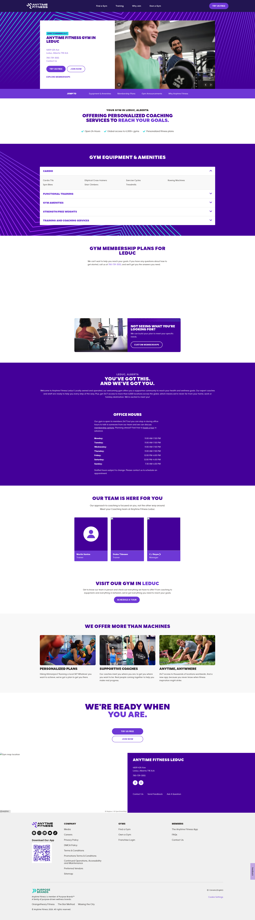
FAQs (174, 835)
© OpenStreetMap (120, 811)
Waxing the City (86, 904)
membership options (104, 428)
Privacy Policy (71, 840)
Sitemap (68, 874)
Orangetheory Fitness (43, 904)
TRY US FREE (218, 6)
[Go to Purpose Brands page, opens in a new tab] (41, 891)
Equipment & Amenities (100, 94)
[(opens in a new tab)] (135, 782)
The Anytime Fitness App (185, 829)
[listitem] (91, 539)
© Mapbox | (109, 811)
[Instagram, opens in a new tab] (39, 833)
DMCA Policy (70, 845)
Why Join (136, 6)
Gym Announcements (152, 94)
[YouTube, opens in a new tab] (50, 833)
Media (67, 829)
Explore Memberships (58, 77)
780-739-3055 (52, 58)
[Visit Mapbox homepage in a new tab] (5, 811)
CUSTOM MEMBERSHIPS (146, 345)
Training (120, 6)
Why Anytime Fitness (178, 94)
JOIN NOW (76, 69)
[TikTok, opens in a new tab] (55, 833)
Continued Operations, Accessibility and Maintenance (82, 862)
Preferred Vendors (73, 868)
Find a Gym (101, 6)
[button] (205, 85)
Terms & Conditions (74, 850)
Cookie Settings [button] (215, 897)
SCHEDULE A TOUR (127, 600)
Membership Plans (126, 94)
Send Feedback (155, 794)
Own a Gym (155, 6)
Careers (68, 835)
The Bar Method (66, 904)
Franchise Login (126, 840)
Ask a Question (174, 794)
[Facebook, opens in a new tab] (34, 833)
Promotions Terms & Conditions (80, 856)
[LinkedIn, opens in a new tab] (44, 833)
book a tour (148, 428)
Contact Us (51, 61)
